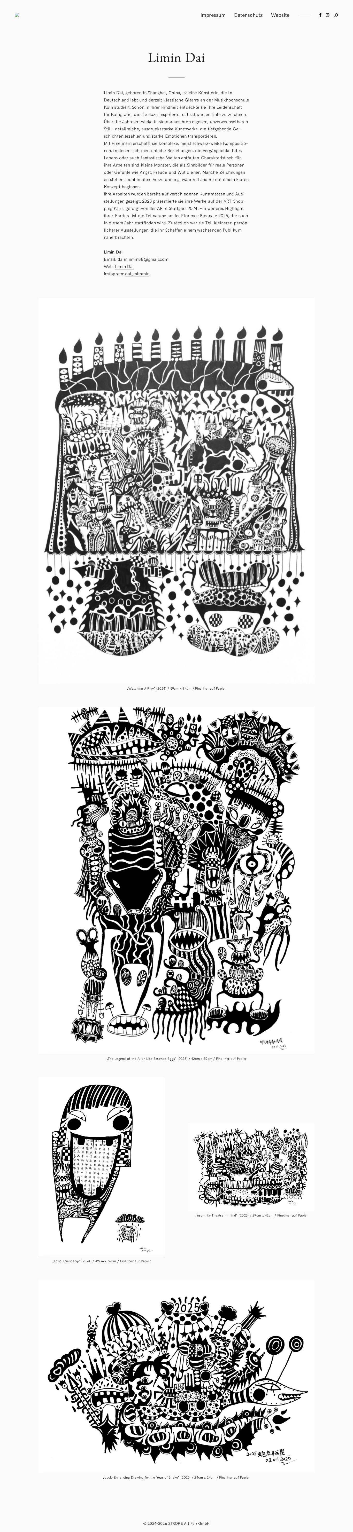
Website (280, 14)
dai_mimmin (137, 273)
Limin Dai (124, 266)
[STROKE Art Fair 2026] (17, 15)
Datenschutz (248, 14)
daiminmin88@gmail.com (143, 259)
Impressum (213, 14)
